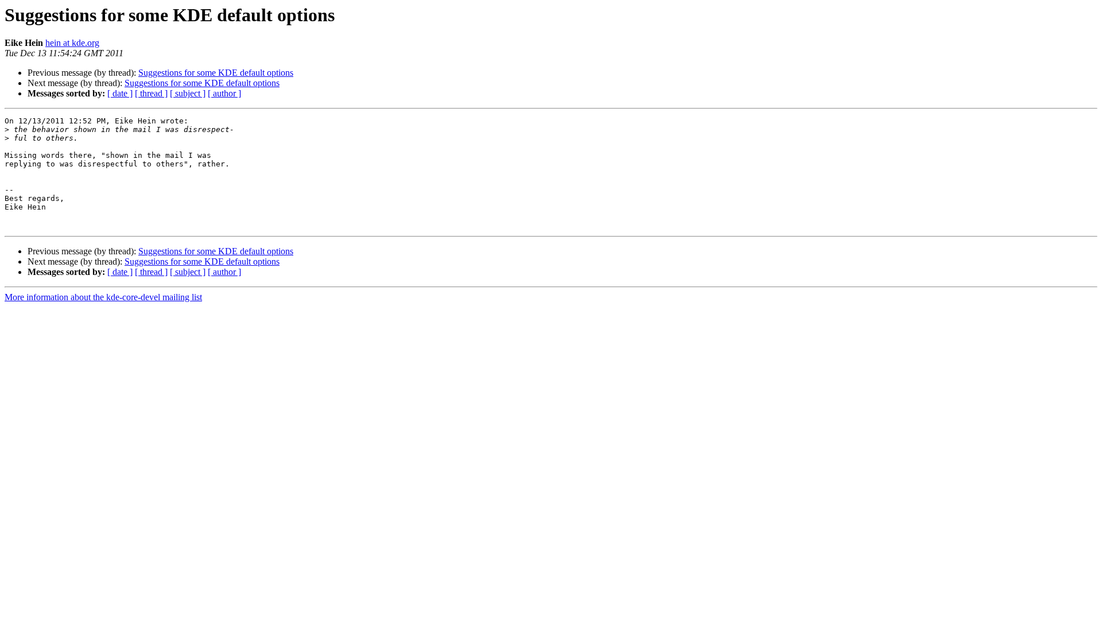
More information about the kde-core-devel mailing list (103, 297)
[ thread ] (151, 93)
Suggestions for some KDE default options (215, 73)
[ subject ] (187, 93)
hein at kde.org (72, 43)
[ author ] (224, 93)
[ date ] (120, 93)
